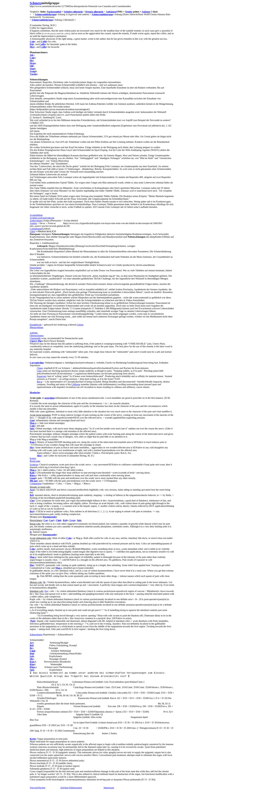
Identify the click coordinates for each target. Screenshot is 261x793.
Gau (32, 420)
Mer (32, 47)
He (31, 60)
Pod (32, 621)
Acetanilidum (36, 215)
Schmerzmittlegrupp (102, 14)
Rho (32, 664)
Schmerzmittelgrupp (45, 14)
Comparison (35, 483)
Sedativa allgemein (73, 11)
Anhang (146, 11)
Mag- (32, 423)
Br (31, 648)
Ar (31, 642)
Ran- (32, 442)
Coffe (44, 41)
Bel (31, 495)
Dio (31, 565)
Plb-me (33, 481)
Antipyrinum (36, 220)
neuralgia (49, 398)
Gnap (32, 478)
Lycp (72, 520)
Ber (32, 511)
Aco (32, 489)
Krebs (32, 458)
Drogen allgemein (94, 11)
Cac (46, 520)
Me (31, 447)
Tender (128, 11)
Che (32, 500)
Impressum (109, 787)
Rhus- (33, 475)
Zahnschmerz (36, 634)
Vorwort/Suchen (37, 787)
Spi (31, 428)
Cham (40, 368)
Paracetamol (35, 267)
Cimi (32, 651)
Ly (46, 591)
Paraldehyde (36, 324)
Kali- (32, 472)
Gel (31, 656)
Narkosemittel (54, 11)
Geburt (80, 324)
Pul (31, 44)
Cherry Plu (35, 341)
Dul (32, 653)
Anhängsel (111, 11)
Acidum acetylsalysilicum (42, 218)
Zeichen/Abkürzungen (71, 787)
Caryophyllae (37, 362)
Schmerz (36, 3)
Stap (32, 68)
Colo (32, 41)
